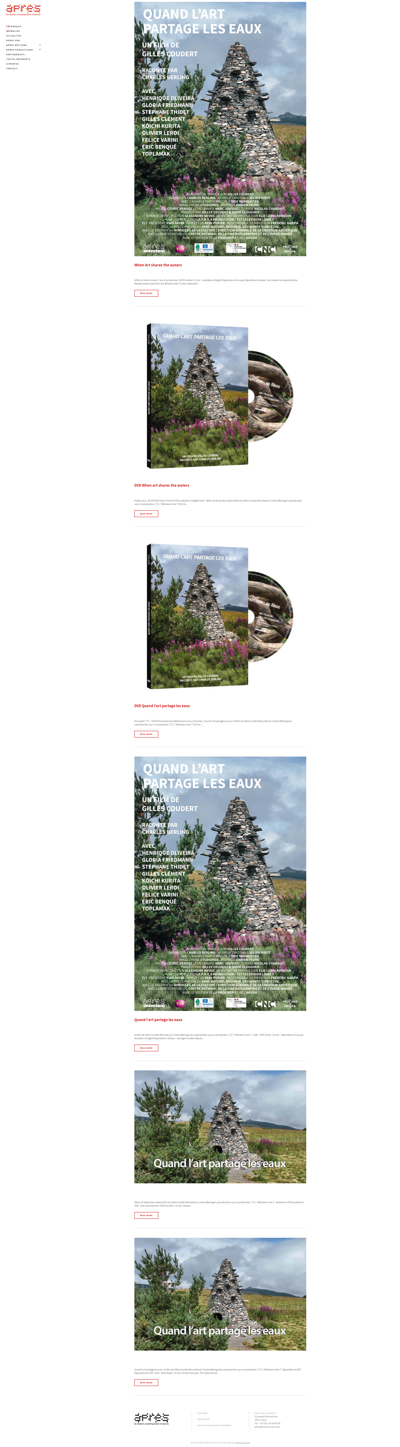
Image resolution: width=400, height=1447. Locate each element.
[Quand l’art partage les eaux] (220, 884)
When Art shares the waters (158, 264)
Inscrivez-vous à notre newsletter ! (214, 1425)
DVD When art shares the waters (161, 485)
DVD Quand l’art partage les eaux (162, 705)
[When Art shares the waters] (220, 129)
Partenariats (203, 1419)
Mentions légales (242, 1442)
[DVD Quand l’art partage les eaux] (220, 616)
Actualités (202, 1413)
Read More (146, 293)
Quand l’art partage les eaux (158, 1019)
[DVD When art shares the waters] (220, 396)
